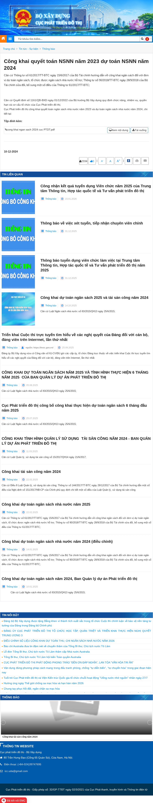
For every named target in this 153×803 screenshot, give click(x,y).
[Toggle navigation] (10, 39)
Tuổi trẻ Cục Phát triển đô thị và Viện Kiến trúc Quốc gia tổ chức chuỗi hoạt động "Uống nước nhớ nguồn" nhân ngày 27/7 (76, 677)
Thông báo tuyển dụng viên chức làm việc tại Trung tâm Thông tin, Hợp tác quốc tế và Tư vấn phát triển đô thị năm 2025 (92, 265)
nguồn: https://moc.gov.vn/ (39, 347)
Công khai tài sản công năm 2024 (31, 472)
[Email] (145, 161)
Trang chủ (9, 48)
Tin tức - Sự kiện (28, 48)
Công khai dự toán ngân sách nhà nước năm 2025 (46, 504)
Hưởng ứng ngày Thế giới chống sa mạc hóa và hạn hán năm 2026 (44, 683)
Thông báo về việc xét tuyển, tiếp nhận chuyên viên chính (91, 223)
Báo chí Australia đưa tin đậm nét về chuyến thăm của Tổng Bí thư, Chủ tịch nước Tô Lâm (57, 646)
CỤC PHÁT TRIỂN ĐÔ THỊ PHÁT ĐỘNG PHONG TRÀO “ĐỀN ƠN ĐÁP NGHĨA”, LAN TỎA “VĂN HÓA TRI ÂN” (68, 662)
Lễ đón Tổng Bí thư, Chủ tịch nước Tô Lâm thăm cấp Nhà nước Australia (47, 651)
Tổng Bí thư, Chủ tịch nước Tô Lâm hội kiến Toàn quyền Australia (42, 657)
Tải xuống (140, 130)
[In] (136, 161)
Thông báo (48, 48)
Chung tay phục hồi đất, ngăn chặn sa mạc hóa (32, 688)
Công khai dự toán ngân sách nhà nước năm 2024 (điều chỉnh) (57, 541)
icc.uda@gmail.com (16, 771)
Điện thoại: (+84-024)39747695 (22, 764)
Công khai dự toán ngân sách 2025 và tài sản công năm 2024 (94, 298)
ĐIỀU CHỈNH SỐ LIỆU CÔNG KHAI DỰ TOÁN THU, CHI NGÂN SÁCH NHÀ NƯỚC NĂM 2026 (59, 640)
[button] (148, 39)
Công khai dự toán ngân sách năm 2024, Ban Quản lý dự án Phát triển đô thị (69, 579)
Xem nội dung (120, 130)
